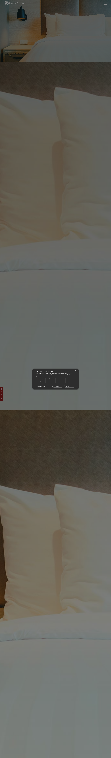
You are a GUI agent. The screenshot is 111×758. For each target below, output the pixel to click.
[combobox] (75, 370)
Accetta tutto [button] (69, 386)
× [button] (76, 370)
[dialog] (55, 379)
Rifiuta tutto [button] (58, 386)
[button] (40, 386)
